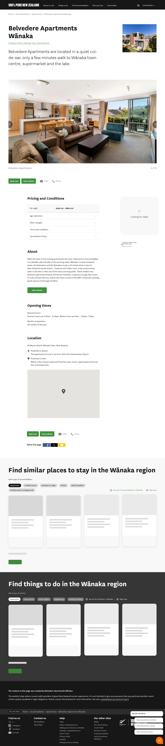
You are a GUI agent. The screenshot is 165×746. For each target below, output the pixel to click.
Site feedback (39, 722)
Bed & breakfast (78, 485)
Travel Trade (99, 728)
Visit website (28, 181)
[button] (48, 5)
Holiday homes (30, 485)
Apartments (14, 485)
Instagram (16, 726)
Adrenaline (14, 599)
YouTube (15, 733)
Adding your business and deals (72, 728)
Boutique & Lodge (48, 485)
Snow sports (28, 599)
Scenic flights (44, 599)
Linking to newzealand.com (70, 731)
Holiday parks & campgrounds (21, 490)
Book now (14, 181)
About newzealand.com (69, 725)
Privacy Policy (65, 736)
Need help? (38, 725)
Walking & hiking (75, 599)
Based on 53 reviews (127, 246)
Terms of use (64, 734)
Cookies (63, 739)
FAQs (62, 722)
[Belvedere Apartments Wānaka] (139, 38)
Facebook (16, 729)
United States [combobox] (148, 5)
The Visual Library (101, 725)
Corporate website (101, 734)
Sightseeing (59, 599)
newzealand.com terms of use (115, 699)
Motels (63, 485)
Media (96, 722)
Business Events (100, 731)
